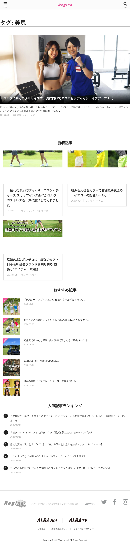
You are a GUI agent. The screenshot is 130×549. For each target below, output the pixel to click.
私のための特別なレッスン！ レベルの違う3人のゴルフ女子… (56, 319)
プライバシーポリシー (84, 529)
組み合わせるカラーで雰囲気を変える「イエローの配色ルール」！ (97, 192)
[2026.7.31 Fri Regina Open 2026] (11, 367)
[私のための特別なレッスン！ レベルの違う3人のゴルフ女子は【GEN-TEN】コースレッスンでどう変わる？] (11, 326)
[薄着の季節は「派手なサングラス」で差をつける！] (11, 387)
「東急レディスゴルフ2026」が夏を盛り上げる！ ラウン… (55, 299)
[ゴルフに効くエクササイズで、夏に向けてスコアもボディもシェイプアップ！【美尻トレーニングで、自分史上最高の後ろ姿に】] (65, 69)
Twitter (102, 502)
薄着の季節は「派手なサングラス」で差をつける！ (51, 381)
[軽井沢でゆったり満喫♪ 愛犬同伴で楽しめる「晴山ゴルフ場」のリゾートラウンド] (11, 346)
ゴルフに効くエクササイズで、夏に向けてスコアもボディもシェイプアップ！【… (59, 98)
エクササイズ (28, 115)
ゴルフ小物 (42, 211)
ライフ (24, 275)
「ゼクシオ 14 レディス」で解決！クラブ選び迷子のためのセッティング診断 (51, 432)
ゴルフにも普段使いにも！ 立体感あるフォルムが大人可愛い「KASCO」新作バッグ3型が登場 (60, 468)
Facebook (113, 502)
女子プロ (90, 201)
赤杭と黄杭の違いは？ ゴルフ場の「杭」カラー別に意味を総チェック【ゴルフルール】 (56, 444)
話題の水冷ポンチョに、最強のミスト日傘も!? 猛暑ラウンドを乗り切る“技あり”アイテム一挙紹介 (33, 264)
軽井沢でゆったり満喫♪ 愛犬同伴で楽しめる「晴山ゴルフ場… (56, 340)
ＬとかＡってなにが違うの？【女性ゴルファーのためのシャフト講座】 (48, 456)
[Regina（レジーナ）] (65, 5)
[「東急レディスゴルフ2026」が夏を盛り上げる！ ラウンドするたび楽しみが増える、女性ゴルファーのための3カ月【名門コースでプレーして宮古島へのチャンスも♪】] (11, 306)
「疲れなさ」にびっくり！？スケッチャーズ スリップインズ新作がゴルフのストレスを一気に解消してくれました (33, 197)
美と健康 (17, 115)
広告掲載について (59, 529)
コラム (99, 201)
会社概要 (41, 529)
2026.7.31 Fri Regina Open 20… (41, 360)
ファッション (28, 211)
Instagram (124, 502)
